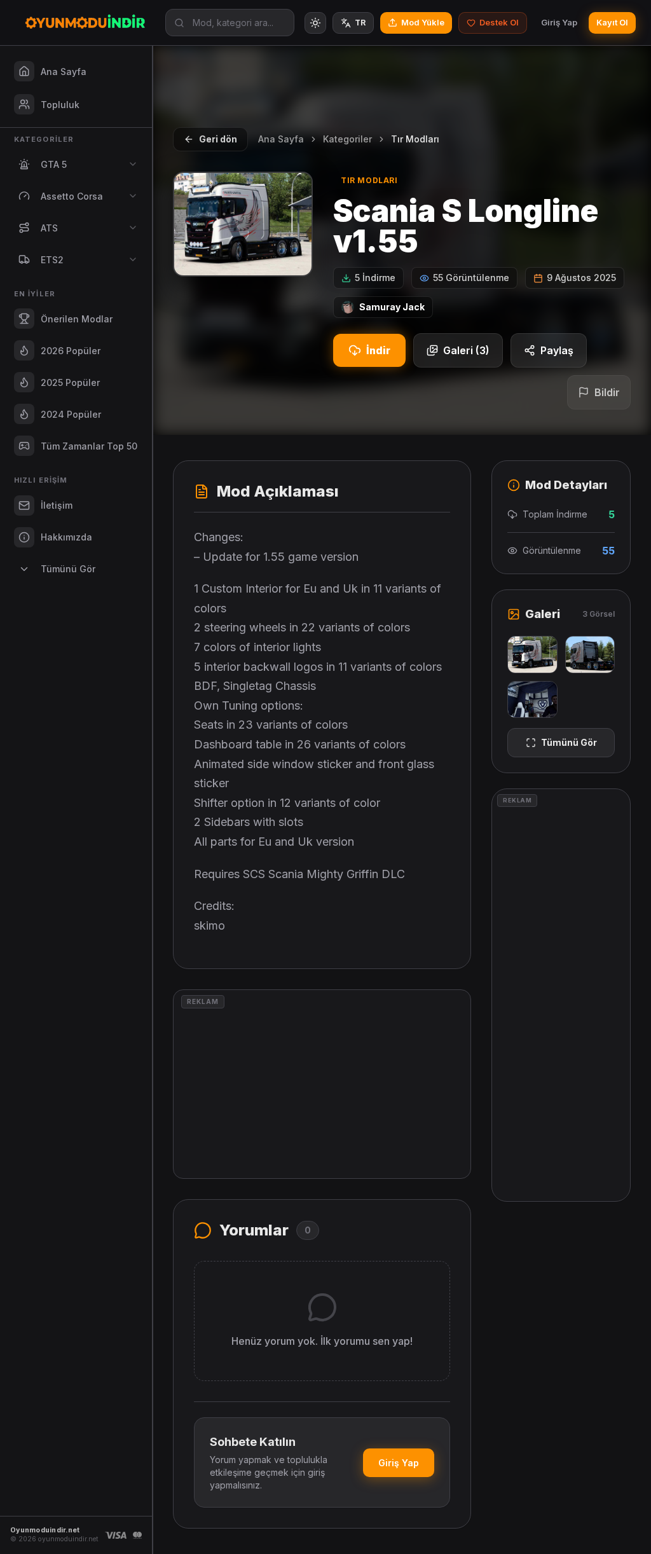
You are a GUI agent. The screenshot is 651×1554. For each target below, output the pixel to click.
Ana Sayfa (281, 139)
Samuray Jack (392, 306)
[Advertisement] (322, 1084)
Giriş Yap (559, 22)
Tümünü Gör (569, 742)
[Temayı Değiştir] (315, 23)
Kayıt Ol (612, 22)
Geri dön (218, 139)
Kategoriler (347, 139)
